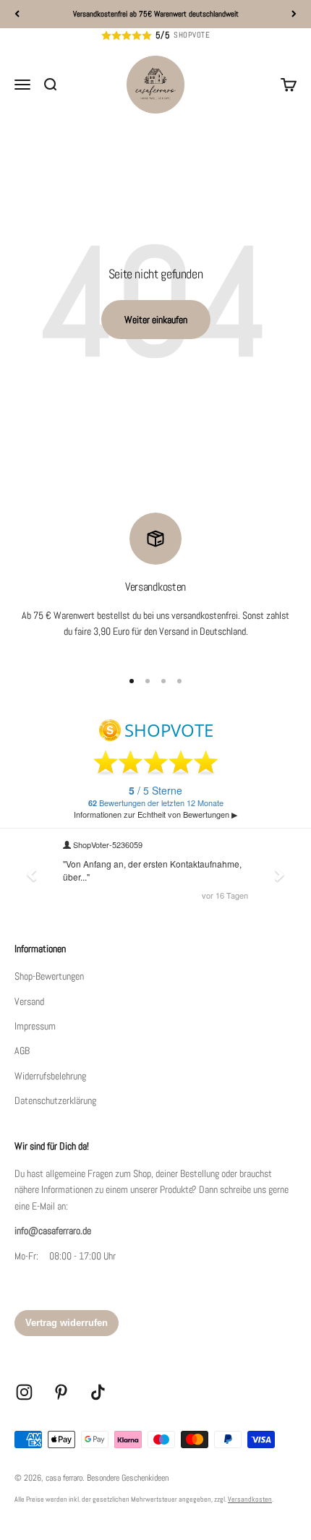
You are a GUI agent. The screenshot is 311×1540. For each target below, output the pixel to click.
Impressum (35, 1025)
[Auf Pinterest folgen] (61, 1392)
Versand (29, 1001)
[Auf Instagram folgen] (24, 1392)
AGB (22, 1050)
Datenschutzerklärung (55, 1100)
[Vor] (294, 14)
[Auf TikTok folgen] (98, 1392)
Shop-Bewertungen (49, 976)
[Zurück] (17, 14)
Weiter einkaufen (155, 319)
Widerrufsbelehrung (50, 1075)
